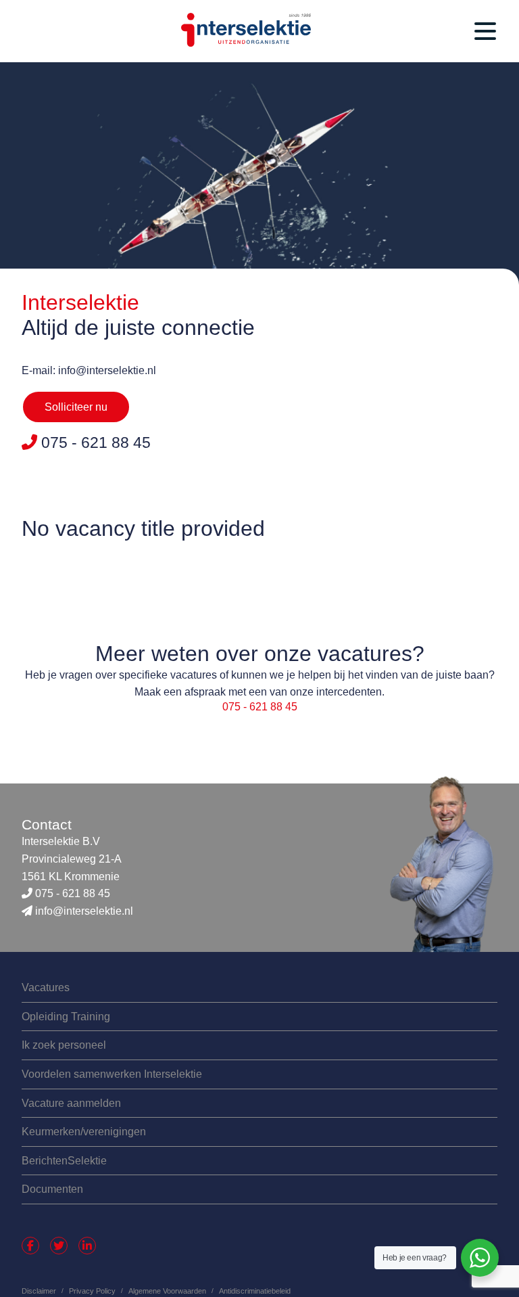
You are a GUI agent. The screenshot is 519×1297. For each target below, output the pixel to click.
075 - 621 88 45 (259, 706)
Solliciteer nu (76, 407)
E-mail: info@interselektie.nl (89, 370)
